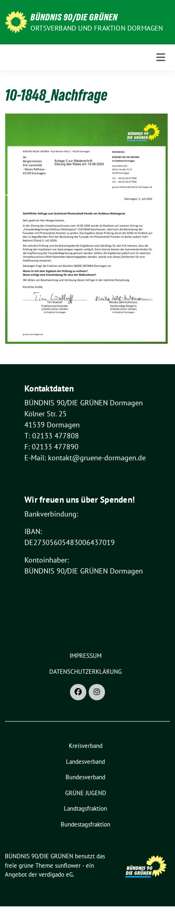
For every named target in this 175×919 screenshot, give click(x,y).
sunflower (68, 865)
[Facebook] (78, 692)
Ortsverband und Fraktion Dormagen (97, 28)
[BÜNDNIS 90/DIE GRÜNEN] (16, 21)
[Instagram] (97, 692)
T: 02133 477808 (51, 435)
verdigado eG (56, 874)
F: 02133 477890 (51, 446)
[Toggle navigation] (160, 57)
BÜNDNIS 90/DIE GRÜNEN (74, 17)
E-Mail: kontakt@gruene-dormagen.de (85, 457)
